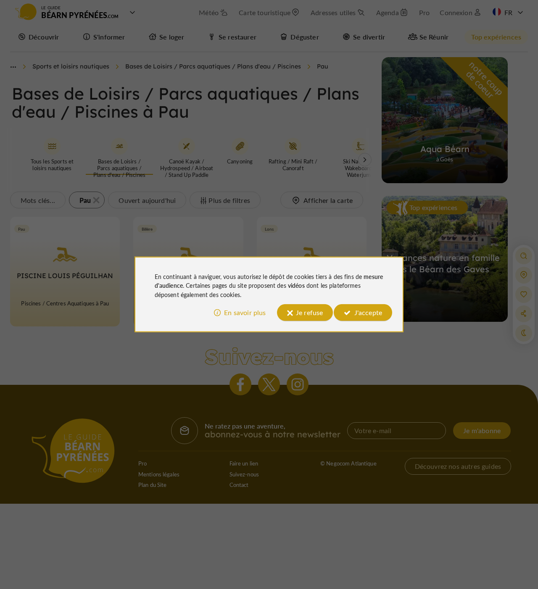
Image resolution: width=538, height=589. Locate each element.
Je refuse (309, 312)
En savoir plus (245, 312)
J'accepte (368, 312)
